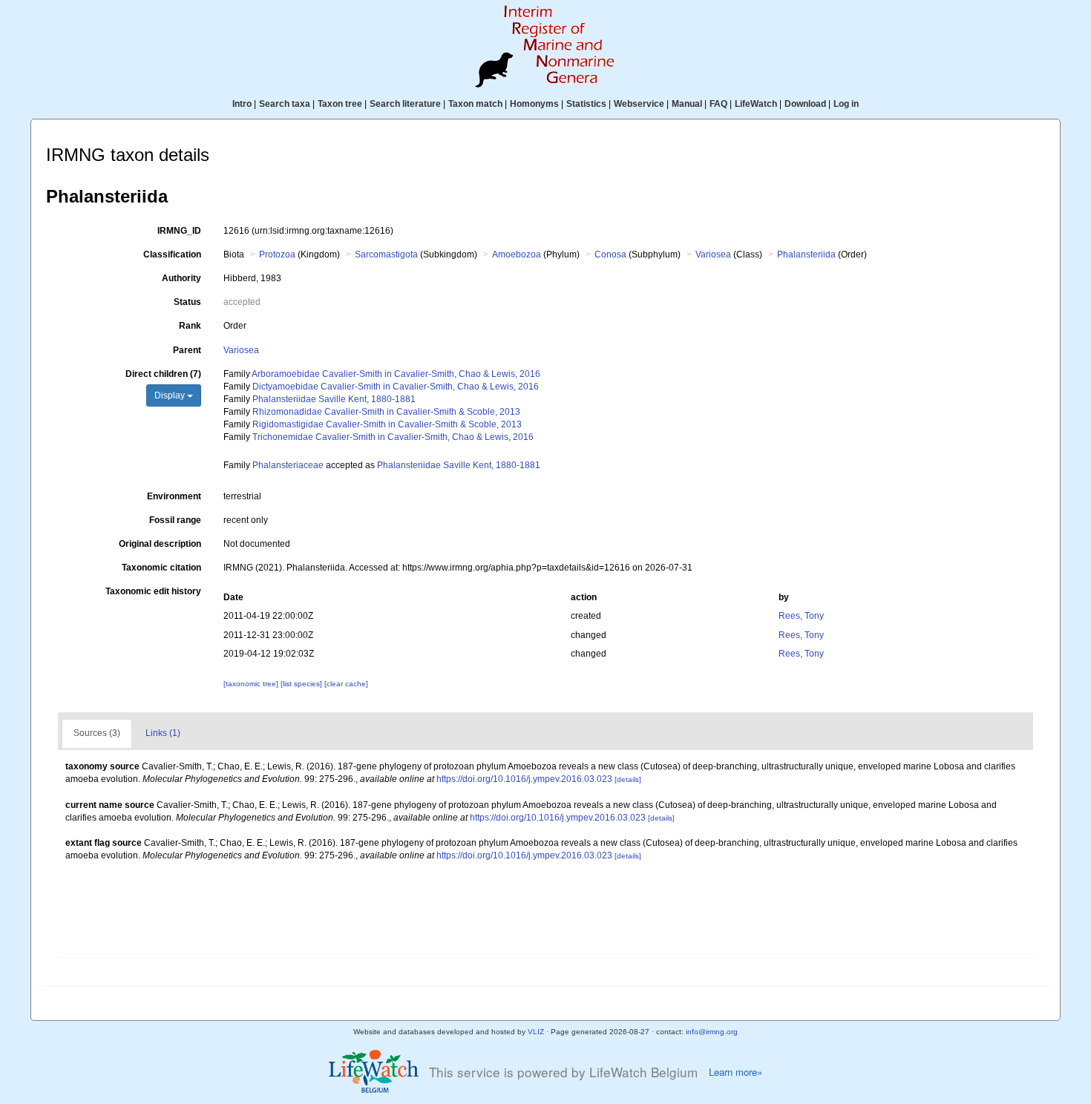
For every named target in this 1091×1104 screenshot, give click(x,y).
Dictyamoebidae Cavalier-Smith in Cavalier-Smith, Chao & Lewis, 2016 (395, 386)
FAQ (718, 104)
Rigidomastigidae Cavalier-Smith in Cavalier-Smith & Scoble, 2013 (387, 424)
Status (187, 302)
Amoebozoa (516, 254)
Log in (846, 104)
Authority (181, 278)
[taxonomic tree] (252, 684)
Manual (687, 104)
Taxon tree (340, 104)
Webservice (639, 104)
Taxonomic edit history (153, 591)
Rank (190, 326)
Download (805, 104)
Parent (187, 350)
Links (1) (162, 733)
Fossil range (175, 520)
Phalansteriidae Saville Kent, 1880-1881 (334, 399)
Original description (160, 544)
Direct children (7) (163, 374)
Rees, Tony (801, 616)
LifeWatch (756, 104)
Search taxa (284, 104)
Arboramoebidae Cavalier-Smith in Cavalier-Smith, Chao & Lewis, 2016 (396, 374)
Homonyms (534, 104)
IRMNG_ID (179, 231)
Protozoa (277, 254)
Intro (242, 104)
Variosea (713, 254)
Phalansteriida (806, 254)
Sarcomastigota (386, 254)
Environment (174, 496)
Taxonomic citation (161, 567)
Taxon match (475, 104)
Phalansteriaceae (288, 465)
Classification (172, 254)
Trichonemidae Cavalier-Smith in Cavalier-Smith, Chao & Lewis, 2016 (393, 437)
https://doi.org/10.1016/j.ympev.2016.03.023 (524, 779)
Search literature (405, 104)
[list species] (302, 684)
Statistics (586, 104)
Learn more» (735, 1072)
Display (170, 395)
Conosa (610, 254)
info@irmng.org (712, 1032)
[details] (628, 779)
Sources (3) (96, 733)
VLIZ (536, 1032)
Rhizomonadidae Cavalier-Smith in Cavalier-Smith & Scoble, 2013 (386, 412)
